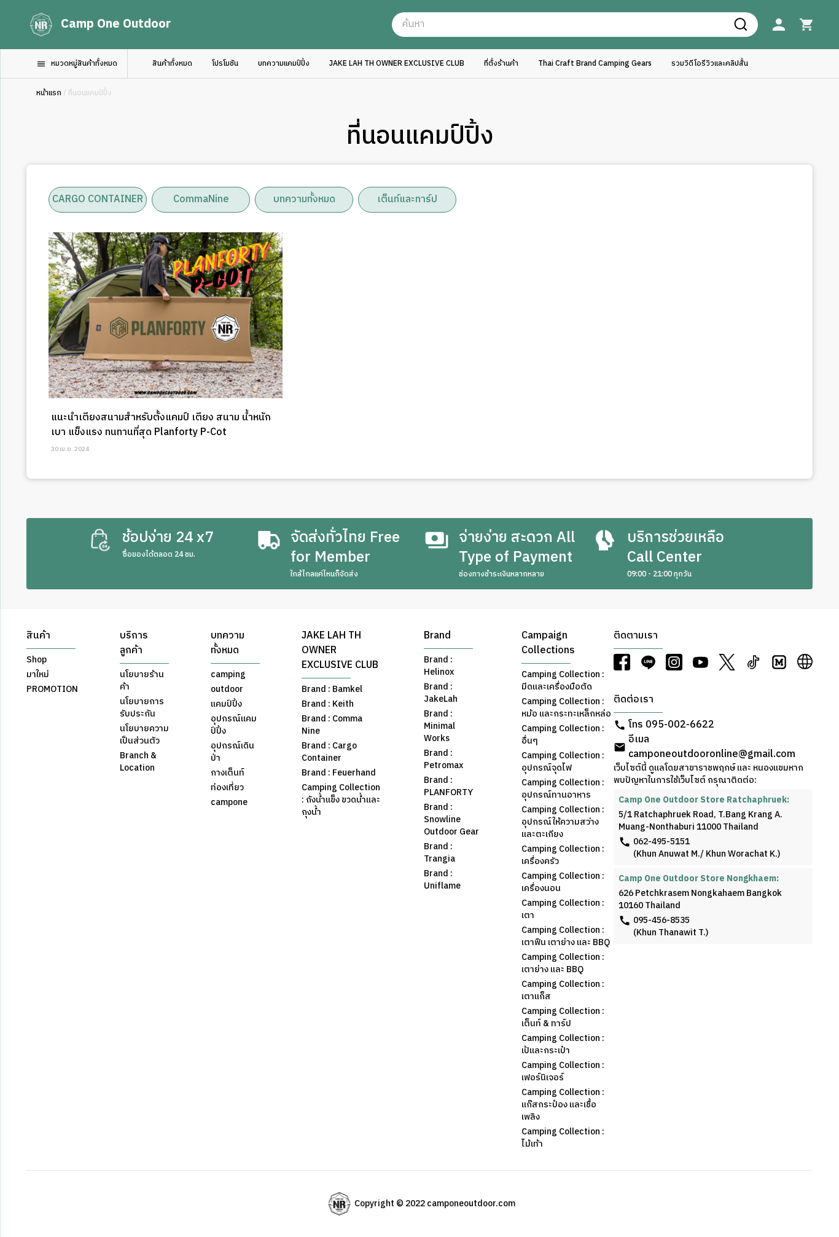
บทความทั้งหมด (304, 199)
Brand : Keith (328, 704)
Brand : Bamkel (332, 689)
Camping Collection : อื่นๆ (562, 735)
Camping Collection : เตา (562, 909)
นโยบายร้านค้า (142, 681)
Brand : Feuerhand (339, 773)
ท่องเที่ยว (227, 788)
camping (228, 675)
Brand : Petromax (443, 759)
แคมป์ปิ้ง (226, 704)
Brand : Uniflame (442, 880)
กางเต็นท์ (227, 773)
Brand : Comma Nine (332, 725)
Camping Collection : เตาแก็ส (562, 990)
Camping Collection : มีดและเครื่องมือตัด (562, 681)
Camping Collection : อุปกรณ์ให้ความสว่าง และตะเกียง (562, 822)
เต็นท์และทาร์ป (407, 199)
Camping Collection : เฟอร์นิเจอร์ (562, 1071)
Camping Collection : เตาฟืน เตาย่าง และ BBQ (565, 936)
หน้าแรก (48, 93)
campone (229, 802)
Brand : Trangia (439, 853)
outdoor (227, 689)
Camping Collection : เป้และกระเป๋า (562, 1044)
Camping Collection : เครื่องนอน (562, 882)
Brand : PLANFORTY (448, 786)
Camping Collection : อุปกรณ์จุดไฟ (562, 762)
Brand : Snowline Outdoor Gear (451, 819)
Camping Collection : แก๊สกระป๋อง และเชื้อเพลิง (562, 1104)
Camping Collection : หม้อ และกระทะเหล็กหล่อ (566, 708)
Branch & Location (138, 762)
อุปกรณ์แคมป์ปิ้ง (234, 725)
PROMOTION (52, 689)
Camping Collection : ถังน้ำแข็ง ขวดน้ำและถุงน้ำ (341, 800)
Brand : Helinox (439, 666)
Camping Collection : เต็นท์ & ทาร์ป (562, 1017)
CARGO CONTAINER (97, 199)
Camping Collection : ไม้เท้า (562, 1138)
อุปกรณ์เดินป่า (232, 752)
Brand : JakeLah (441, 693)
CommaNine (201, 199)
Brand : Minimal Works (439, 726)
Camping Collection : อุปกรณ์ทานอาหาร (562, 789)
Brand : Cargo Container (329, 752)
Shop (36, 660)
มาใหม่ (37, 675)
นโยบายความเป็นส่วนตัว (144, 735)
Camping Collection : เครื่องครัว (562, 855)
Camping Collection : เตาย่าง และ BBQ (562, 963)
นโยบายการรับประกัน (142, 708)
